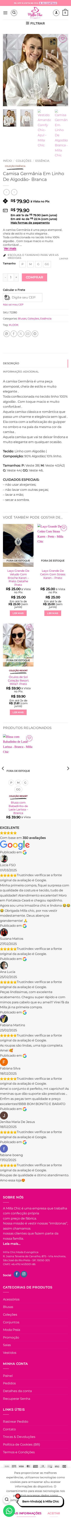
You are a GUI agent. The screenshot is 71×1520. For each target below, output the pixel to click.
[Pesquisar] (6, 1500)
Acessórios (11, 1299)
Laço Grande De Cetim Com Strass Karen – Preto (52, 574)
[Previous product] (14, 192)
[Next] (61, 70)
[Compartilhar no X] (21, 333)
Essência (42, 160)
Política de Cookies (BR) (21, 1444)
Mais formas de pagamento (30, 222)
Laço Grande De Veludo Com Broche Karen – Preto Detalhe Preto (18, 577)
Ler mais (18, 613)
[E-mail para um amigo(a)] (28, 333)
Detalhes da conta (17, 1391)
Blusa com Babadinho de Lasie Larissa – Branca (18, 808)
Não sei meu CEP (13, 304)
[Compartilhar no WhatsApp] (6, 333)
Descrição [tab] (11, 363)
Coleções (23, 160)
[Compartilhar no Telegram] (35, 333)
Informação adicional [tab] (21, 371)
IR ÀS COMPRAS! (48, 3)
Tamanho (9, 263)
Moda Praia (11, 1330)
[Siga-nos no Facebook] (17, 1274)
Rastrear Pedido (15, 1421)
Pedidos (9, 1383)
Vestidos (9, 1353)
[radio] (22, 264)
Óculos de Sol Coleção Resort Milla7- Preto (18, 680)
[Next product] (6, 192)
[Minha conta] (56, 13)
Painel (8, 1376)
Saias (7, 1345)
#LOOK (13, 324)
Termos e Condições (19, 1452)
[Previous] (9, 70)
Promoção (11, 1337)
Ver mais (10, 248)
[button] (5, 13)
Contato (9, 1429)
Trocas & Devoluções (19, 1437)
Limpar (63, 258)
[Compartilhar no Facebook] (13, 333)
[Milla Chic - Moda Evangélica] (35, 13)
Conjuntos (11, 1322)
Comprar (34, 277)
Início (7, 160)
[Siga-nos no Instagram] (24, 1274)
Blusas (22, 318)
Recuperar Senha (16, 1399)
